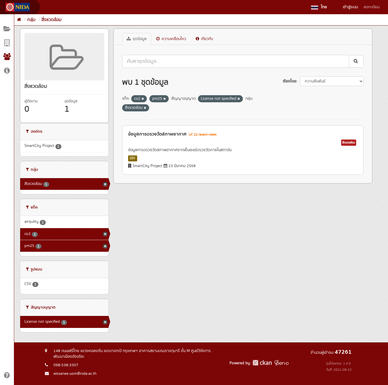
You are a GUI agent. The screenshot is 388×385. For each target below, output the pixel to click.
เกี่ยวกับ (206, 39)
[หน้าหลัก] (19, 19)
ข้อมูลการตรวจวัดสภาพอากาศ (157, 134)
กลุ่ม (31, 19)
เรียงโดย (289, 81)
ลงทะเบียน (371, 7)
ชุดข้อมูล (139, 39)
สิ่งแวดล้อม (51, 19)
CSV (132, 158)
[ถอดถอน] (142, 99)
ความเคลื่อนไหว (173, 39)
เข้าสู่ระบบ (350, 7)
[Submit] (356, 61)
